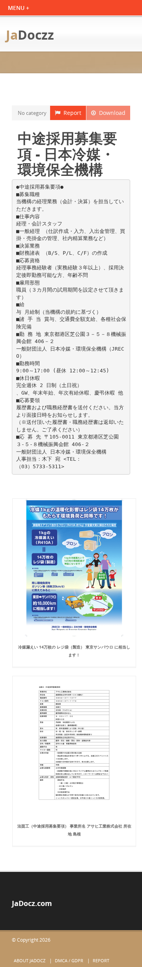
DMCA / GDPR (69, 960)
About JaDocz (29, 960)
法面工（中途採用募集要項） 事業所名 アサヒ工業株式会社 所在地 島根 (74, 830)
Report (70, 112)
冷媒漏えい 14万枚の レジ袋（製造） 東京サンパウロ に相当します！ (74, 651)
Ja (30, 34)
